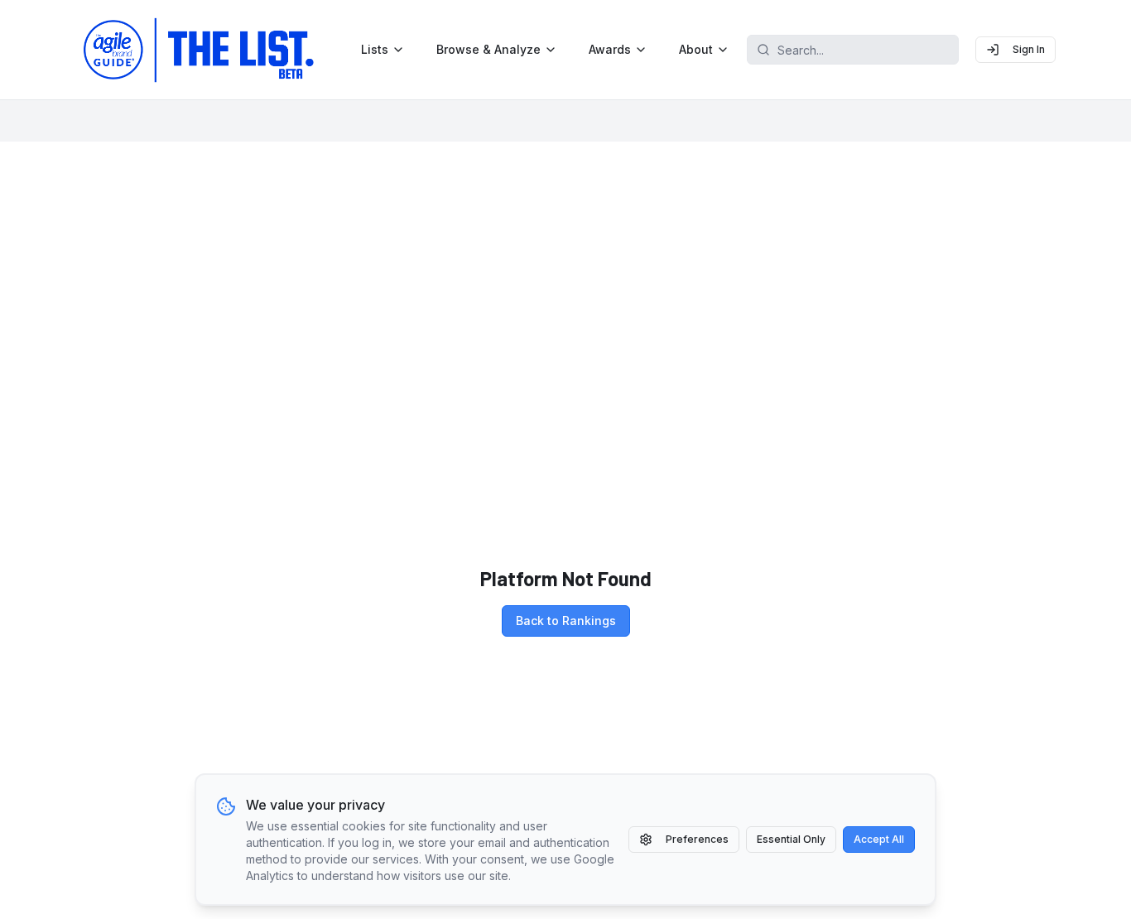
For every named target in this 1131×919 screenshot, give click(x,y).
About (696, 49)
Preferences (697, 839)
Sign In (1029, 49)
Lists (374, 49)
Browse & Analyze (488, 49)
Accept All (879, 839)
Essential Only (791, 839)
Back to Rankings (566, 620)
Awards (610, 49)
